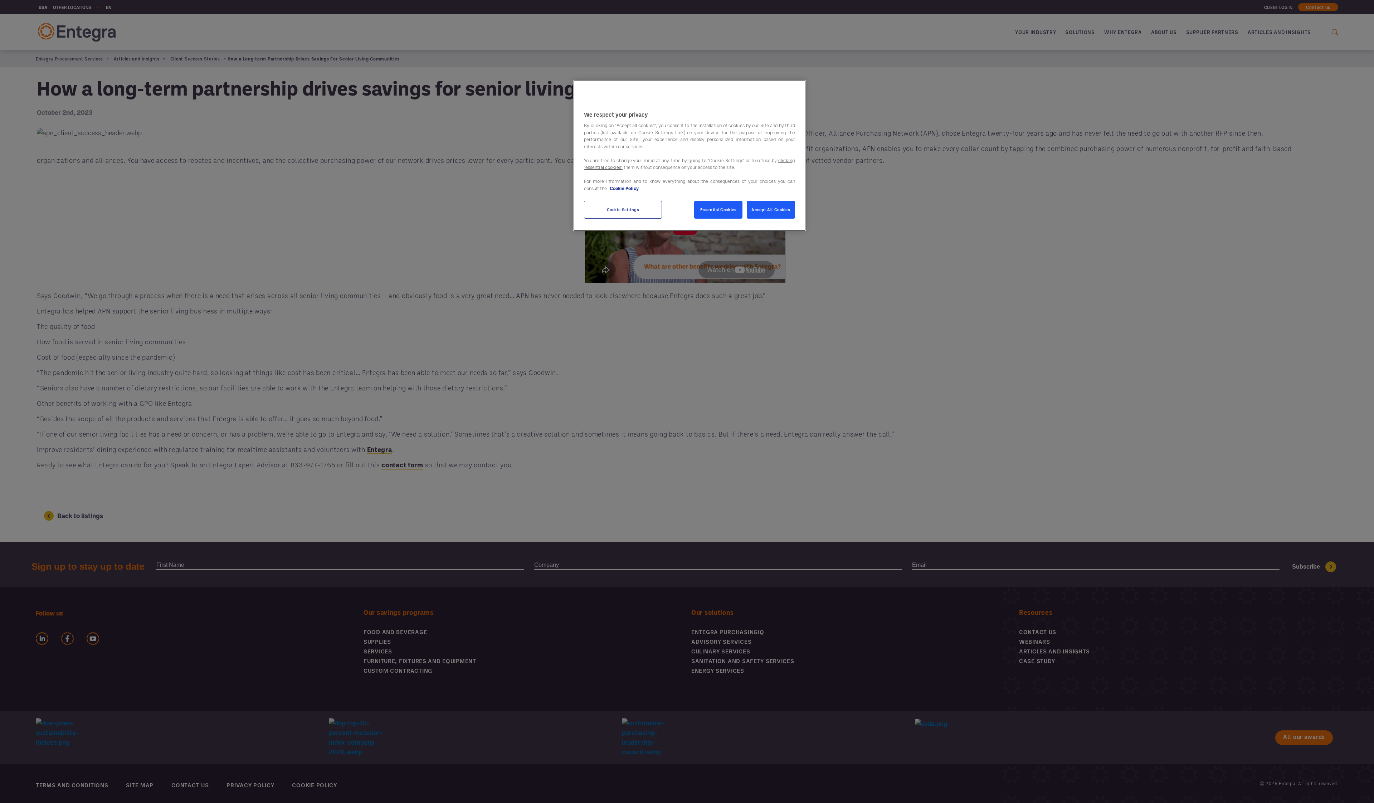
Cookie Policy (624, 188)
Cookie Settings (623, 210)
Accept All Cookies (770, 210)
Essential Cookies (718, 210)
